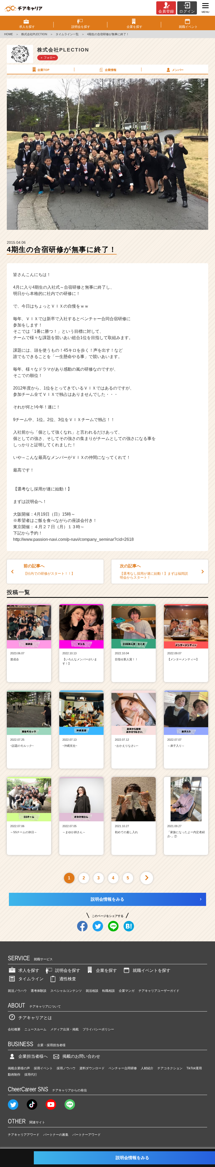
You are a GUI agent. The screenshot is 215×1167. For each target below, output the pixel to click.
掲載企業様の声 (19, 1068)
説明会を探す (67, 970)
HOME (8, 34)
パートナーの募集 (55, 1135)
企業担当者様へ (33, 1056)
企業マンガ (127, 991)
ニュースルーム (35, 1029)
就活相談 (92, 991)
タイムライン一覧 (67, 34)
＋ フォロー (47, 57)
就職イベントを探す (151, 970)
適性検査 (67, 979)
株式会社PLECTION (34, 34)
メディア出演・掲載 (64, 1029)
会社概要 (14, 1029)
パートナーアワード (86, 1135)
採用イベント (43, 1068)
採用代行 (30, 1074)
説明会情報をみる (107, 899)
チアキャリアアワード (23, 1135)
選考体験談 (38, 991)
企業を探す (106, 970)
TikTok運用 (194, 1068)
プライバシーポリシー (98, 1029)
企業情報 (110, 69)
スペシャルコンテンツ (66, 991)
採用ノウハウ (66, 1068)
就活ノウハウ (17, 991)
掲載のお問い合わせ (81, 1056)
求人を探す (28, 970)
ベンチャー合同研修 (123, 1068)
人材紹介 (147, 1068)
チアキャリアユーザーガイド (158, 991)
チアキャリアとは (35, 1017)
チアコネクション (169, 1068)
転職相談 (108, 991)
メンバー (178, 69)
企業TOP (43, 69)
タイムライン (31, 979)
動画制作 (14, 1074)
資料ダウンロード (92, 1068)
